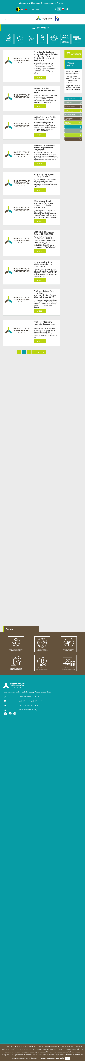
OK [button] (67, 1058)
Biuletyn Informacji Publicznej (27, 710)
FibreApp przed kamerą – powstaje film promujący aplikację (73, 79)
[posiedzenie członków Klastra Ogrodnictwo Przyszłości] (17, 154)
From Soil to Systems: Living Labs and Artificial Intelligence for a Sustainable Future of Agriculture (46, 56)
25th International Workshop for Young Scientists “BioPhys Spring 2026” (43, 204)
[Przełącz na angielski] (22, 9)
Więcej (40, 77)
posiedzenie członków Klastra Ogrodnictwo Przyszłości (44, 148)
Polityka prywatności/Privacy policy (51, 1058)
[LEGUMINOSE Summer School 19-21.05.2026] (17, 240)
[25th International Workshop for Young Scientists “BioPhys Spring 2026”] (17, 209)
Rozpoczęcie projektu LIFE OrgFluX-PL (44, 175)
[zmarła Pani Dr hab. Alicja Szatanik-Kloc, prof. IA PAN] (17, 270)
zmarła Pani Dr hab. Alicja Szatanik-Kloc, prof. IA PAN (43, 264)
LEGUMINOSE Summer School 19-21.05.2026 (44, 233)
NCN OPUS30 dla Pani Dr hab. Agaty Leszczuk (45, 118)
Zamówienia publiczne (49, 3)
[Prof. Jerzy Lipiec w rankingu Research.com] (17, 330)
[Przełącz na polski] (26, 9)
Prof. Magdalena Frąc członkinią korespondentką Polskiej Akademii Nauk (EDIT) (45, 294)
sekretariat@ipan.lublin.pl (31, 705)
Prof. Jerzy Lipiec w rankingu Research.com (45, 323)
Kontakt (61, 3)
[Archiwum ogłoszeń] (73, 55)
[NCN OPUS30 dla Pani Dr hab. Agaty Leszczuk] (17, 125)
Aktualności (36, 3)
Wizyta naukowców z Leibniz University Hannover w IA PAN (73, 87)
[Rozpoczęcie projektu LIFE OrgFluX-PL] (17, 182)
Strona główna (25, 3)
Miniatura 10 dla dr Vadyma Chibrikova (73, 72)
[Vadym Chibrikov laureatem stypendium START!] (17, 96)
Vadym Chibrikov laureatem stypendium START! (44, 90)
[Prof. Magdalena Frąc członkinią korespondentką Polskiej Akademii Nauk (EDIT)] (17, 299)
